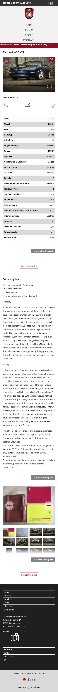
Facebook (8, 649)
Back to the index (29, 266)
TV (5, 659)
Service (29, 30)
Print (53, 105)
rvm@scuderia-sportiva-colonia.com (27, 105)
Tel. (5, 105)
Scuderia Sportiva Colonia (17, 2)
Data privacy (9, 609)
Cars (29, 25)
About (29, 35)
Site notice (9, 606)
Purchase (8, 599)
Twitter (7, 652)
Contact (29, 40)
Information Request (43, 251)
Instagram (8, 656)
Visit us (7, 602)
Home (6, 592)
